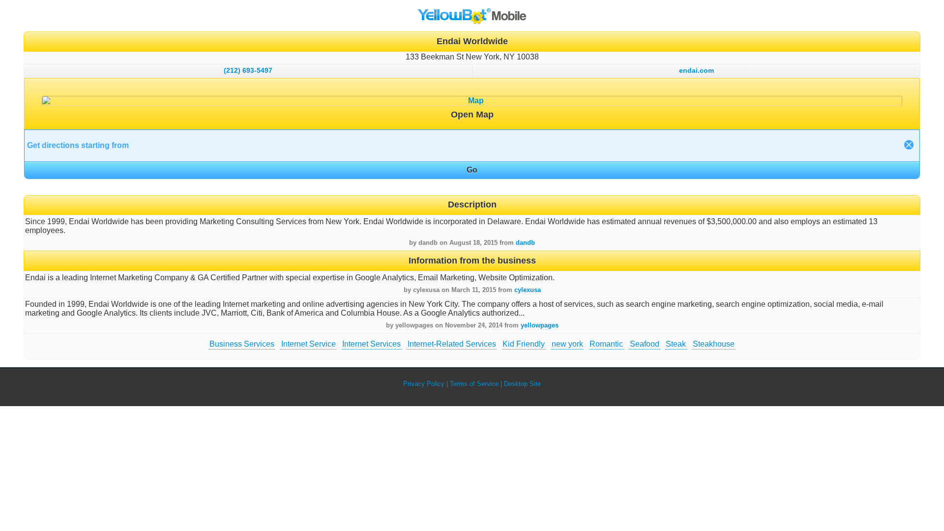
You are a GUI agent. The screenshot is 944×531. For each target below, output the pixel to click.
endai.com (696, 70)
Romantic (606, 344)
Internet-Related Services (452, 344)
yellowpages (540, 325)
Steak (676, 344)
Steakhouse (714, 344)
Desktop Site (522, 383)
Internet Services (371, 344)
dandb (525, 242)
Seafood (644, 344)
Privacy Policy (423, 383)
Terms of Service (474, 383)
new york (567, 344)
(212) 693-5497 (248, 70)
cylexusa (527, 290)
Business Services (241, 344)
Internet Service (308, 344)
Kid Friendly (523, 344)
